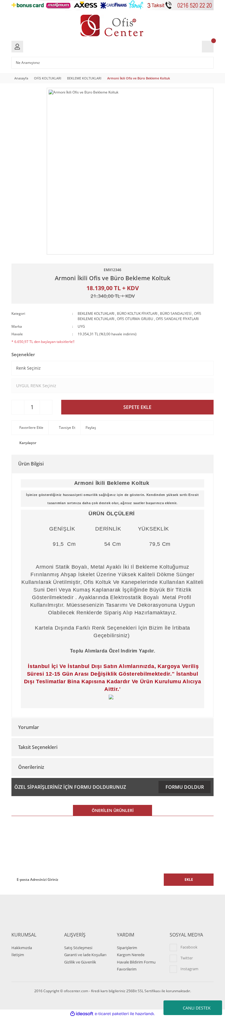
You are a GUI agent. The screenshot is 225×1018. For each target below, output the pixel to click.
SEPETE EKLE (137, 407)
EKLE (189, 879)
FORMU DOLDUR (185, 787)
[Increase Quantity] (46, 407)
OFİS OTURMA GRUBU (135, 318)
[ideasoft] (81, 1014)
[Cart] (208, 46)
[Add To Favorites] (30, 428)
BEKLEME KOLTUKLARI (96, 313)
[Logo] (112, 25)
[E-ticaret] (112, 1013)
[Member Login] (17, 46)
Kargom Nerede (130, 954)
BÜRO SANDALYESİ (175, 313)
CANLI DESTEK (197, 1008)
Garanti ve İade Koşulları (85, 954)
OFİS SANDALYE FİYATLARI (177, 318)
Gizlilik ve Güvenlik (80, 962)
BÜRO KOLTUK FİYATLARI (137, 313)
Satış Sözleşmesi (78, 947)
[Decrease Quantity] (18, 407)
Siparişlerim (127, 947)
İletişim (17, 954)
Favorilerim (127, 969)
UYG (81, 326)
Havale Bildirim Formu (136, 962)
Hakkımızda (21, 947)
